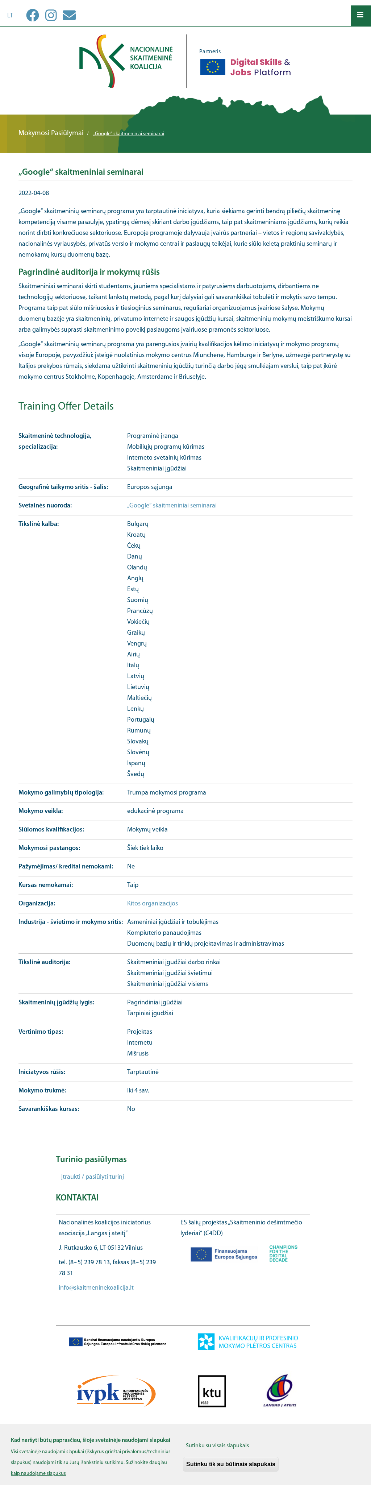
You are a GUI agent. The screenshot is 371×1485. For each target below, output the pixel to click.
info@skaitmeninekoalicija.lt (96, 1288)
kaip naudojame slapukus (38, 1473)
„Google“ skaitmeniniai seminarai (172, 506)
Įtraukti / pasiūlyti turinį (92, 1177)
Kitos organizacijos (152, 904)
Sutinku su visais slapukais (217, 1446)
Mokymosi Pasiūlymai (51, 133)
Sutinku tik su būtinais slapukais (230, 1464)
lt (10, 16)
